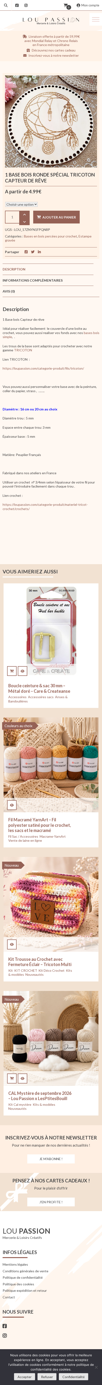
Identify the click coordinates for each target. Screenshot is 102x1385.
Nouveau (12, 865)
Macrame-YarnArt (53, 836)
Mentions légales (15, 1264)
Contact (9, 1297)
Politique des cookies (18, 1284)
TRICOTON (23, 350)
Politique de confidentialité (23, 1277)
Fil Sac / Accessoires (23, 836)
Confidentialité (73, 1377)
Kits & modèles (44, 1104)
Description (14, 269)
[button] (95, 19)
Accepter (25, 1377)
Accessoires (17, 697)
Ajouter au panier (59, 217)
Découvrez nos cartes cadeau (53, 50)
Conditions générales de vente (25, 1271)
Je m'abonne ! (51, 1159)
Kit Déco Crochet (51, 970)
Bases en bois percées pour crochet (50, 236)
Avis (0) (9, 291)
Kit (10, 970)
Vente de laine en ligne (25, 840)
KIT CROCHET (25, 970)
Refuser (47, 1377)
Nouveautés (34, 974)
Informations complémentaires (33, 280)
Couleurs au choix (18, 726)
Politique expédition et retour (25, 1290)
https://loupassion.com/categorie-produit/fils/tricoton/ (43, 368)
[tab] (48, 269)
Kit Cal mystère (19, 1104)
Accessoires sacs (41, 697)
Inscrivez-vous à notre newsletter (53, 55)
